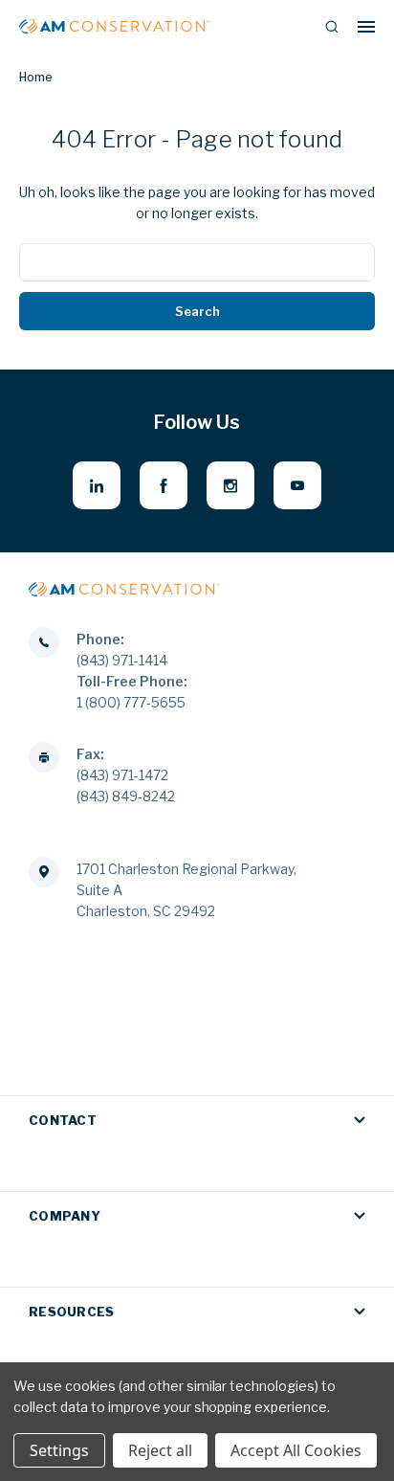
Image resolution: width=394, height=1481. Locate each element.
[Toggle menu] (366, 26)
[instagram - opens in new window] (230, 485)
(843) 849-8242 (126, 796)
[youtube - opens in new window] (297, 485)
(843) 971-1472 (122, 775)
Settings (59, 1450)
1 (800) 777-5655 (131, 702)
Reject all (160, 1450)
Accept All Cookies (295, 1450)
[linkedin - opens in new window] (96, 485)
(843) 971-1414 (122, 660)
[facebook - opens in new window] (163, 485)
